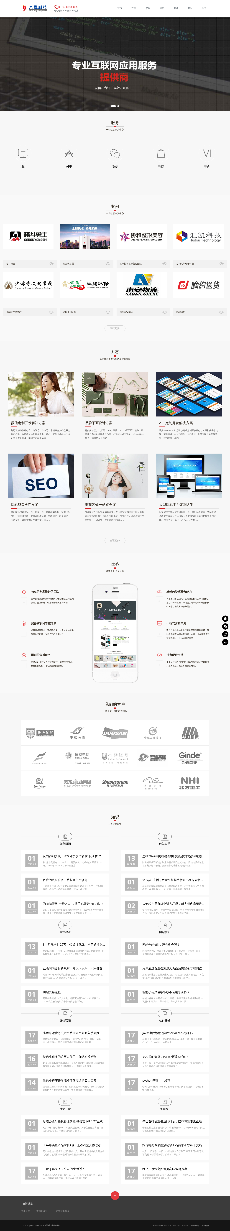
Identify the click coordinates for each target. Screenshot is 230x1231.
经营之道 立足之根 (115, 571)
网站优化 (164, 932)
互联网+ (165, 1109)
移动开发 (65, 1109)
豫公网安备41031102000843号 (166, 1225)
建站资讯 (164, 843)
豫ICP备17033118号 (190, 1225)
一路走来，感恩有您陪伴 (115, 711)
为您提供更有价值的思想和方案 (115, 359)
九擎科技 (25, 1211)
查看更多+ (115, 328)
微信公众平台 (43, 1211)
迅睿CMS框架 (62, 1211)
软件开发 (164, 1020)
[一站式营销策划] (225, 634)
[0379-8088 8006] (225, 642)
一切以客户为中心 (115, 129)
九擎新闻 (65, 843)
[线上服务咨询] (225, 619)
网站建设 (65, 932)
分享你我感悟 (115, 823)
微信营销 (65, 1020)
